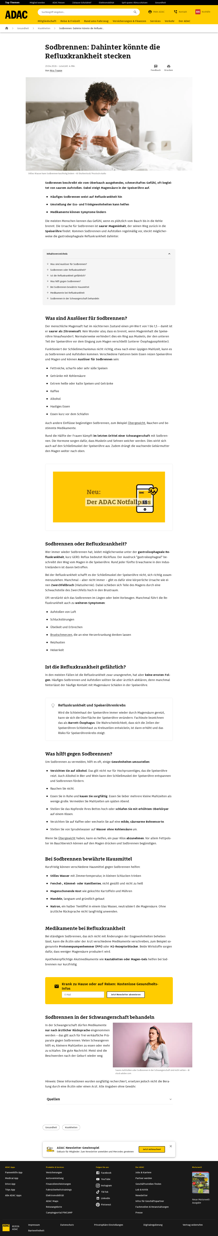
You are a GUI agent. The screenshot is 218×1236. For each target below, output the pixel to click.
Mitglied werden (37, 2)
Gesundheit (160, 2)
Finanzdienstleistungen (58, 1184)
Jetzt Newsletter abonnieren (126, 994)
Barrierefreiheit (36, 1230)
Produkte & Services (55, 1167)
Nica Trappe (56, 70)
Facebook (106, 1172)
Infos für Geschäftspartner (149, 1201)
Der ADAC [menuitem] (184, 21)
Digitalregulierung (152, 1224)
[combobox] (89, 12)
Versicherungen (54, 1172)
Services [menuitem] (155, 21)
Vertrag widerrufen (193, 1224)
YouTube (105, 1179)
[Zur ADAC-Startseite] (16, 15)
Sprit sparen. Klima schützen (134, 2)
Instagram (106, 1185)
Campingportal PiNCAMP (59, 1212)
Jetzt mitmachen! (152, 1149)
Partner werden (143, 1178)
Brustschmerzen (61, 635)
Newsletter (141, 1195)
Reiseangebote (54, 1206)
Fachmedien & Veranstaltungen (152, 1206)
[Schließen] (171, 1146)
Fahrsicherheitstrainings (59, 1189)
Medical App (11, 1178)
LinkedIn (105, 1198)
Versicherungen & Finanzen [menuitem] (129, 21)
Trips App (10, 1189)
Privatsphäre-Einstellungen (108, 1224)
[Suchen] (135, 12)
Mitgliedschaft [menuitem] (47, 21)
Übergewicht (136, 423)
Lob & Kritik (141, 1189)
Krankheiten (44, 28)
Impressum (34, 1224)
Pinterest (106, 1204)
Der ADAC (139, 1167)
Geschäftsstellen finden (148, 1184)
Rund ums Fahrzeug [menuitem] (96, 21)
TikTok (104, 1191)
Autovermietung (55, 1178)
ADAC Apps (10, 1167)
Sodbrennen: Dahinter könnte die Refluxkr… (81, 28)
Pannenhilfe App (13, 1172)
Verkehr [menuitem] (170, 21)
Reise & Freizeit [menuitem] (70, 21)
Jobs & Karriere (143, 1172)
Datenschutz (67, 1224)
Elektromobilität (106, 2)
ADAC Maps (52, 1201)
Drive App (10, 1184)
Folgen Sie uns (102, 1167)
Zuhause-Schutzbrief (81, 2)
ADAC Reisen (59, 2)
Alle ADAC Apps (13, 1195)
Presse (139, 1212)
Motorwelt (197, 1167)
